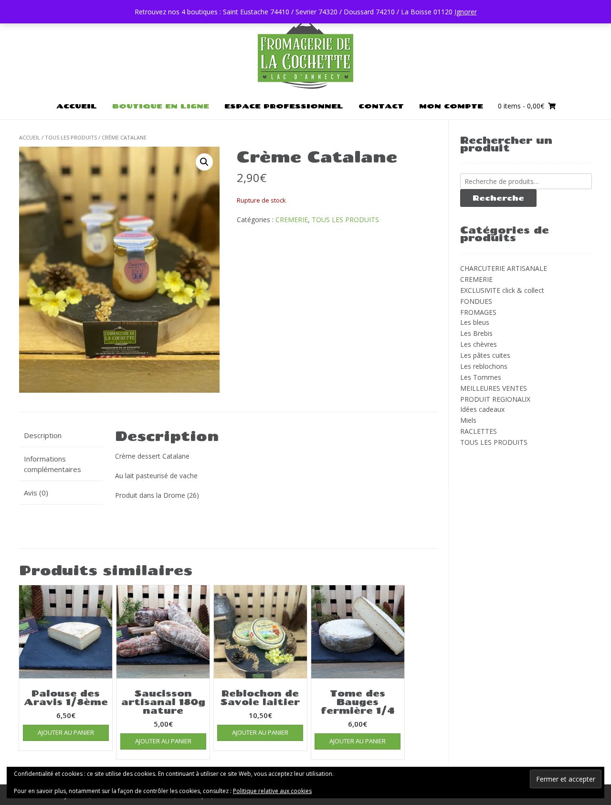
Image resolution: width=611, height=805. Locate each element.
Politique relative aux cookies (272, 791)
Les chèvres (478, 344)
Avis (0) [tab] (36, 492)
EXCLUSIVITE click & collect (502, 290)
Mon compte (451, 106)
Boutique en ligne (160, 106)
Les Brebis (476, 333)
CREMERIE (291, 219)
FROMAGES (478, 312)
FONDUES (476, 301)
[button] (204, 162)
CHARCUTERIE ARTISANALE (503, 268)
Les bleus (474, 322)
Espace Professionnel (283, 106)
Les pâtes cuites (485, 355)
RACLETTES (478, 431)
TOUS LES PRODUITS (71, 137)
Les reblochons (483, 366)
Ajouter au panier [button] (66, 732)
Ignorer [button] (465, 11)
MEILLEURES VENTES (493, 388)
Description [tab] (43, 435)
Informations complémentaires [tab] (52, 464)
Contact (381, 106)
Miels (468, 420)
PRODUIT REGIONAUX (495, 399)
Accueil (76, 106)
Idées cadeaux (482, 409)
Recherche (498, 197)
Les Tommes (480, 377)
